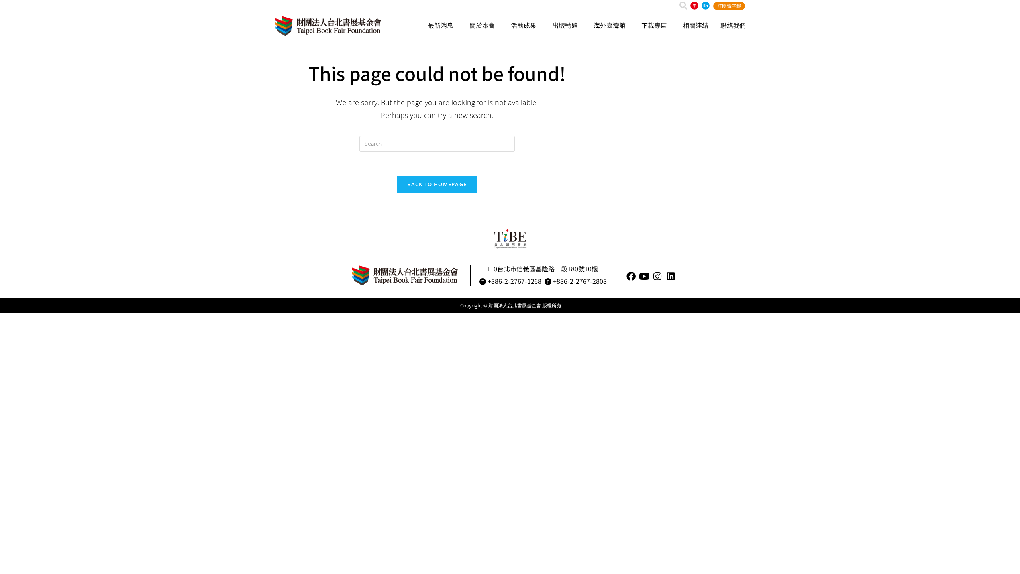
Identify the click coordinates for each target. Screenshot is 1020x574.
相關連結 (695, 25)
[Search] (683, 5)
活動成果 (523, 25)
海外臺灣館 (610, 25)
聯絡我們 (733, 25)
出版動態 (565, 25)
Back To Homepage (437, 184)
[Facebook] (631, 276)
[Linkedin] (670, 276)
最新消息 (440, 25)
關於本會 (482, 25)
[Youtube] (644, 276)
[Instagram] (657, 276)
